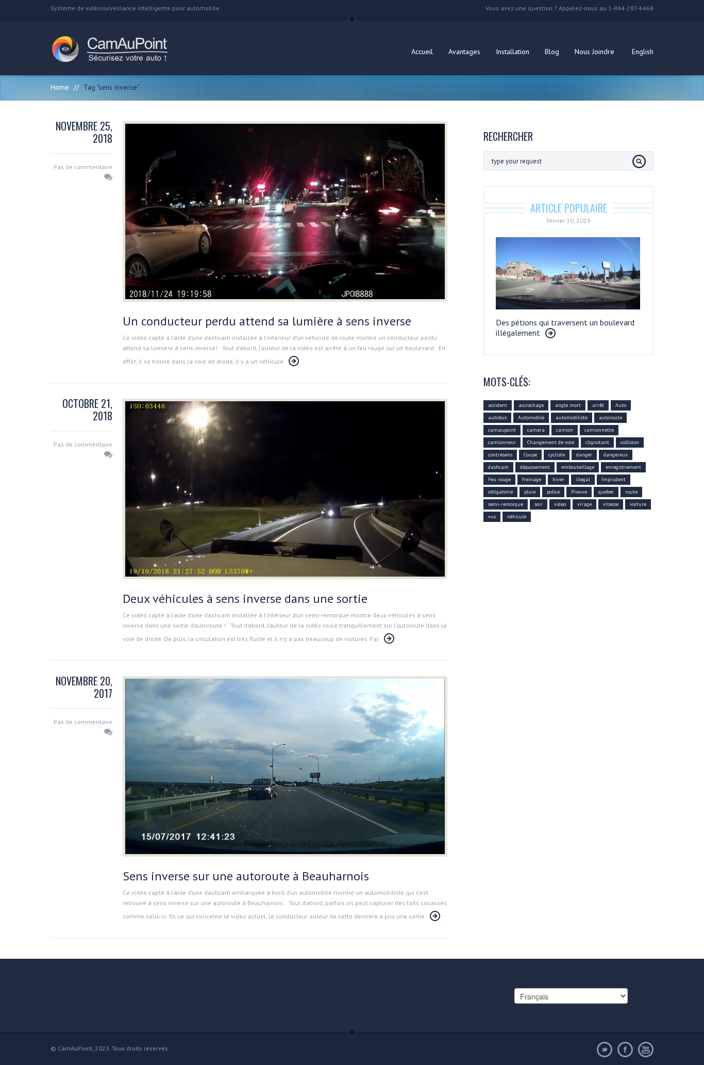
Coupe (530, 454)
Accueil (422, 51)
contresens (500, 454)
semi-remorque (505, 504)
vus (492, 516)
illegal (583, 479)
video (560, 504)
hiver (558, 479)
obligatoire (500, 491)
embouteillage (577, 467)
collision (630, 442)
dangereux (616, 454)
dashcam (498, 467)
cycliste (556, 454)
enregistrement (623, 467)
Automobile (531, 417)
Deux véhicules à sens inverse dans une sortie (245, 599)
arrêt (598, 405)
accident (497, 405)
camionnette (599, 430)
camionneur (502, 442)
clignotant (597, 442)
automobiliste (572, 417)
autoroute (610, 417)
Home (60, 87)
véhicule (516, 516)
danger (584, 454)
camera (536, 430)
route (631, 491)
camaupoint (502, 430)
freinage (531, 479)
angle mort (568, 405)
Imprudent (613, 479)
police (553, 491)
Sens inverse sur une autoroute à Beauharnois (246, 876)
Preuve (579, 491)
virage (584, 504)
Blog (552, 51)
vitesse (610, 504)
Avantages (464, 51)
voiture (638, 504)
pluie (529, 491)
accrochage (531, 405)
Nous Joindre (594, 51)
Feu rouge (499, 479)
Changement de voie (550, 442)
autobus (497, 417)
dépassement (535, 467)
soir (538, 504)
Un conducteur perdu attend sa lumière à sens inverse (267, 321)
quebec (606, 491)
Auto (620, 405)
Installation (512, 51)
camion (564, 430)
